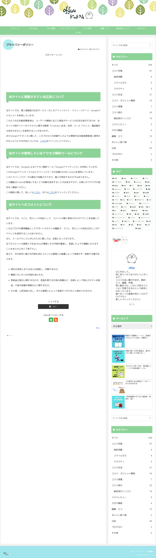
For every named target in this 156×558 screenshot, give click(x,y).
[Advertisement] (53, 72)
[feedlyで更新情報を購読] (51, 320)
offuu (132, 267)
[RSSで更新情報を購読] (56, 320)
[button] (53, 306)
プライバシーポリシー (137, 551)
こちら (43, 140)
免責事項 (150, 551)
